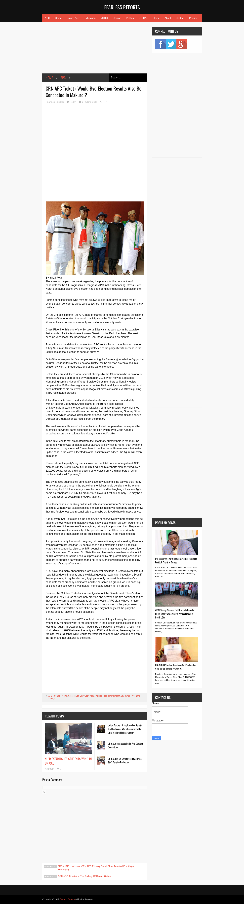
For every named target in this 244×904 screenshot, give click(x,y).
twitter (171, 44)
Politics (130, 18)
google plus (181, 44)
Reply (73, 101)
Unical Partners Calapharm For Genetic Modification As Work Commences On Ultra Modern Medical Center (125, 728)
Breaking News (60, 696)
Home (156, 18)
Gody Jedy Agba (87, 696)
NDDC (104, 18)
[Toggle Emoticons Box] (44, 792)
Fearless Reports (122, 7)
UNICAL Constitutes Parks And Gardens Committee (125, 745)
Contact (180, 18)
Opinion (117, 18)
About (167, 18)
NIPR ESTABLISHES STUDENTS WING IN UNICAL (68, 761)
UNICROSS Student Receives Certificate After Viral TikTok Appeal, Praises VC (175, 667)
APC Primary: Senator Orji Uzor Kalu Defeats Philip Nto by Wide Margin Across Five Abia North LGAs (174, 613)
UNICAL (143, 18)
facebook (160, 44)
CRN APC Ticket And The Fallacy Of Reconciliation (84, 876)
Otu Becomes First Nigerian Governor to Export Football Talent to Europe (176, 560)
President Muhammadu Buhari (116, 696)
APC (47, 18)
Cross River (73, 18)
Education (90, 18)
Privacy (193, 18)
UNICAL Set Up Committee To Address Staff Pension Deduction (125, 760)
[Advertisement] (94, 50)
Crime (58, 18)
